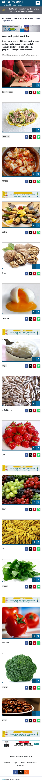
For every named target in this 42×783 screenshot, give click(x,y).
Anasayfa (7, 18)
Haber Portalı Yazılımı (12, 780)
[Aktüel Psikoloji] (12, 3)
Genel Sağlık (29, 18)
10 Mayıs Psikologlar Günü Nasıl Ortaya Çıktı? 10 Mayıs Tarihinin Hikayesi (24, 10)
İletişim (22, 763)
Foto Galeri (18, 18)
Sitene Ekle (20, 765)
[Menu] (38, 3)
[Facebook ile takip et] (15, 772)
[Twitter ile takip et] (21, 772)
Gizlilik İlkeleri (32, 763)
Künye (15, 763)
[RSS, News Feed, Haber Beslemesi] (26, 772)
